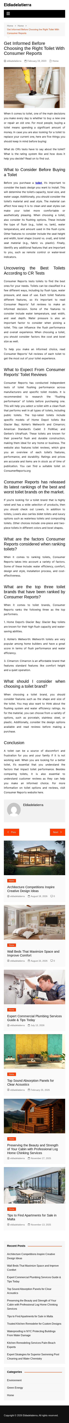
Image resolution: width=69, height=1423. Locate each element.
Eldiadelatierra (17, 4)
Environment (14, 1380)
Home (55, 61)
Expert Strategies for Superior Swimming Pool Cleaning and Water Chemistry (33, 1356)
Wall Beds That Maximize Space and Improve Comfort (33, 1267)
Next (55, 832)
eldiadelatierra (14, 61)
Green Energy (15, 1387)
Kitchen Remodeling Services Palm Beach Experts (31, 1344)
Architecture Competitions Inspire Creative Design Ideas (31, 1256)
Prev (13, 832)
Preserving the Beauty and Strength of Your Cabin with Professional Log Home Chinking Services (32, 1149)
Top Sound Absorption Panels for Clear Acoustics (29, 1291)
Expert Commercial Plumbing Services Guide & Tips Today (34, 1279)
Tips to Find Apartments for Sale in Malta (30, 1316)
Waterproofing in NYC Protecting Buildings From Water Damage (31, 1333)
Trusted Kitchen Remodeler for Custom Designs (34, 1323)
